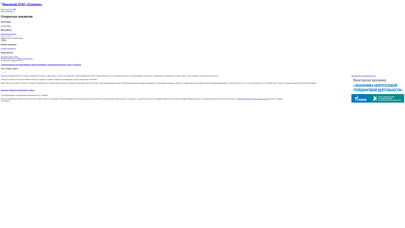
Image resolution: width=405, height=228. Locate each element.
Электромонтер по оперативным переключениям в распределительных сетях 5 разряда (41, 65)
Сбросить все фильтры (24, 59)
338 (14, 9)
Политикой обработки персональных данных (252, 99)
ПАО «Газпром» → (8, 11)
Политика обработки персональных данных (17, 90)
